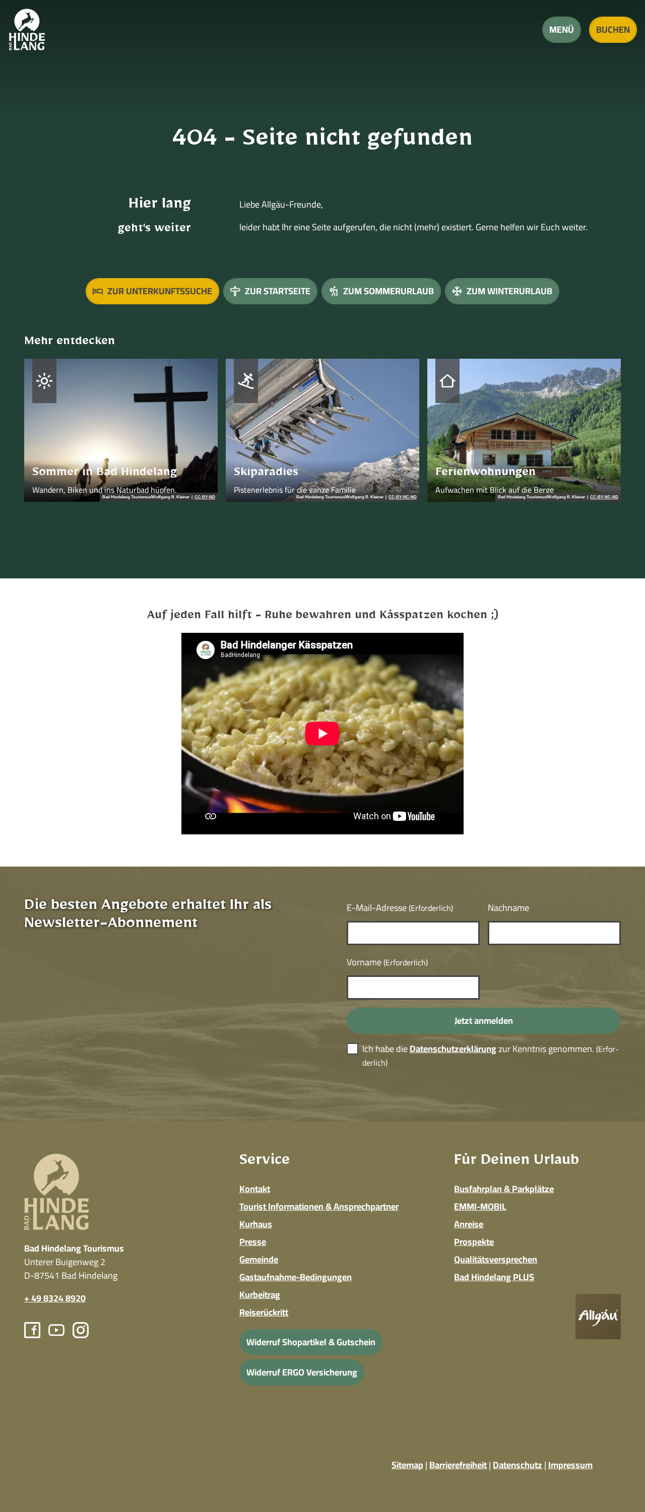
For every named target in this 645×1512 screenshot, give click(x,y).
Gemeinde (258, 1259)
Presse (252, 1241)
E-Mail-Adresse (400, 907)
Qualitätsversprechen (495, 1259)
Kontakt (254, 1188)
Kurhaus (255, 1224)
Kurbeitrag (259, 1294)
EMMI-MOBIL (480, 1206)
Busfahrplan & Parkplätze (504, 1188)
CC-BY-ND (205, 497)
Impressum (570, 1465)
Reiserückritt (263, 1312)
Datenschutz (517, 1465)
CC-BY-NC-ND (403, 497)
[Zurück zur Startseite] (27, 29)
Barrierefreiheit (458, 1465)
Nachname (508, 907)
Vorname (387, 962)
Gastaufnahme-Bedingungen (295, 1277)
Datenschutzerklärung (453, 1048)
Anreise (468, 1224)
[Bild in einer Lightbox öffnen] (598, 1316)
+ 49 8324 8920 (55, 1298)
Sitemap (407, 1465)
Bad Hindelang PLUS (494, 1277)
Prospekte (474, 1241)
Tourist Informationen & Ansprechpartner (319, 1206)
